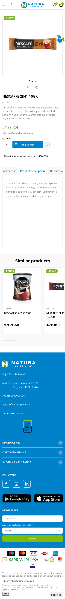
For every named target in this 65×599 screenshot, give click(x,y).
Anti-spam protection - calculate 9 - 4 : (19, 525)
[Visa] (33, 553)
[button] (48, 145)
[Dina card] (44, 553)
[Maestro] (11, 553)
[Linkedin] (26, 483)
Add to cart (27, 145)
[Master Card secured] (60, 559)
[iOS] (48, 498)
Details (6, 593)
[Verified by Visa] (32, 565)
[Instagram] (36, 87)
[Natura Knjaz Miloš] (32, 4)
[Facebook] (6, 483)
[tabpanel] (32, 44)
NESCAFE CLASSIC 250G (18, 313)
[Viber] (28, 87)
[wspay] (48, 559)
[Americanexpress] (54, 553)
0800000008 (18, 395)
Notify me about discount (20, 133)
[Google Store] (16, 498)
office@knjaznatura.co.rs (22, 404)
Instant (6, 102)
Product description (32, 171)
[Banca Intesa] (21, 559)
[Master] (22, 553)
